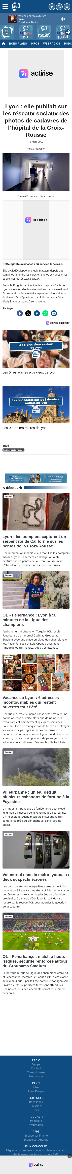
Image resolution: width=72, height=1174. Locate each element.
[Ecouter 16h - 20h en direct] (36, 478)
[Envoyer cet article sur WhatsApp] (44, 315)
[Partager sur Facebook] (19, 315)
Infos (35, 43)
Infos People (36, 1091)
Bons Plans (18, 43)
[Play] (4, 29)
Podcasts (36, 1120)
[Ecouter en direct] (52, 6)
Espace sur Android (36, 1139)
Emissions (36, 1106)
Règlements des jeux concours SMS (36, 1154)
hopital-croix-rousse (13, 450)
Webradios (51, 43)
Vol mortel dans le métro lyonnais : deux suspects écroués (36, 877)
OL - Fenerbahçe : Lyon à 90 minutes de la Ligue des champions (29, 620)
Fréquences (36, 1076)
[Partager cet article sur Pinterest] (36, 315)
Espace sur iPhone (36, 1135)
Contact (36, 1068)
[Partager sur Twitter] (27, 315)
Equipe (36, 1064)
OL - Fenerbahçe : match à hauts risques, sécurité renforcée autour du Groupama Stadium (35, 961)
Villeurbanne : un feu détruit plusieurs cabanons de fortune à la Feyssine (36, 797)
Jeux (36, 1110)
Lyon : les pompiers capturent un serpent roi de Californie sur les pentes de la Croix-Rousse (34, 541)
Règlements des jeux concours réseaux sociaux (36, 1150)
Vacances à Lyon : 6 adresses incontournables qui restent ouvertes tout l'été (31, 702)
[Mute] (62, 19)
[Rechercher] (59, 6)
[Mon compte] (67, 6)
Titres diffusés (36, 1072)
